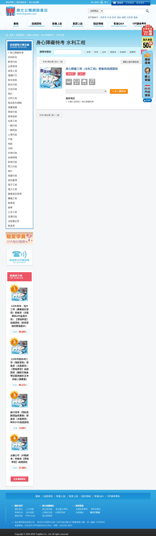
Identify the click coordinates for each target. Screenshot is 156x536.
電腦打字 (12, 75)
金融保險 (12, 157)
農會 (136, 17)
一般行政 (12, 125)
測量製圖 (12, 107)
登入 (106, 2)
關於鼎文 (19, 509)
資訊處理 (12, 180)
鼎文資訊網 (47, 509)
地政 (10, 143)
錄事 (10, 207)
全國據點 (80, 512)
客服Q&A (99, 496)
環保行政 (12, 112)
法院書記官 (13, 221)
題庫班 (133, 52)
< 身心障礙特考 (16, 52)
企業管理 (12, 66)
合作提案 (30, 512)
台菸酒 (130, 17)
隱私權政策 (21, 2)
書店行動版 (95, 512)
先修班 (123, 52)
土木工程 (12, 212)
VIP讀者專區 (113, 496)
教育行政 (12, 61)
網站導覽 (10, 2)
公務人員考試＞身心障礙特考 (81, 101)
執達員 (11, 225)
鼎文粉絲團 (34, 2)
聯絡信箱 (19, 516)
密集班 (113, 52)
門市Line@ (30, 516)
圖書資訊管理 (15, 193)
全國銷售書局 (82, 509)
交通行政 (12, 216)
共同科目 (12, 57)
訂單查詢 (130, 3)
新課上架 (73, 496)
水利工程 (12, 98)
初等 (114, 17)
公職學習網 (60, 512)
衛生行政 (12, 84)
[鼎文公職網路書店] (26, 11)
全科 (104, 52)
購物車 (120, 3)
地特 (119, 17)
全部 (89, 52)
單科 (96, 52)
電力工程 (12, 189)
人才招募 (30, 509)
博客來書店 (96, 509)
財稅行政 (12, 162)
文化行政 (12, 89)
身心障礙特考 (47, 35)
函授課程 (20, 35)
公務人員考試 (33, 35)
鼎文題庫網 (47, 516)
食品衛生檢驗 (15, 102)
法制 (10, 148)
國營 (124, 17)
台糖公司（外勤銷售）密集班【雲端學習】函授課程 (19, 458)
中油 (109, 17)
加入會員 (95, 2)
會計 (10, 171)
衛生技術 (12, 80)
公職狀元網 (47, 512)
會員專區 (140, 3)
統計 (10, 93)
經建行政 (12, 175)
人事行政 (12, 134)
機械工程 (12, 198)
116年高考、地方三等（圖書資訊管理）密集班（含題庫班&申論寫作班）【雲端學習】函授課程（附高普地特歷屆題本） (19, 316)
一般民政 (12, 130)
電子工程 (12, 184)
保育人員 (12, 71)
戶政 (10, 139)
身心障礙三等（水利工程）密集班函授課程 (92, 68)
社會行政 (12, 152)
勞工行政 (12, 166)
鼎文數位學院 (62, 509)
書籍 (37, 496)
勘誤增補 (86, 496)
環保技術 (12, 116)
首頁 (11, 35)
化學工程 (12, 121)
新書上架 (60, 496)
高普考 (103, 17)
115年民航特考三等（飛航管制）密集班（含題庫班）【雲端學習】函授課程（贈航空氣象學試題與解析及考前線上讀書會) (19, 369)
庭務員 (11, 203)
